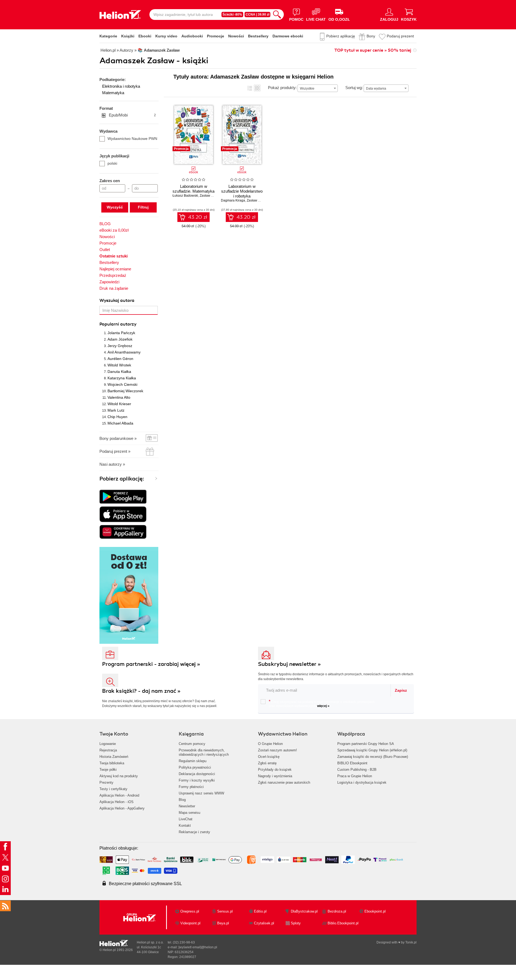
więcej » (323, 706)
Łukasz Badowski (185, 195)
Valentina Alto (119, 397)
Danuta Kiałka (119, 371)
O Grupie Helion (270, 744)
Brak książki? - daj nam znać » (141, 691)
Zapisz (401, 690)
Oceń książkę (269, 757)
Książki (127, 36)
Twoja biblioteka (111, 763)
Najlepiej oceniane (115, 269)
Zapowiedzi (109, 282)
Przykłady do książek (275, 770)
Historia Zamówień (113, 757)
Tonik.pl (411, 942)
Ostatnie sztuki (113, 256)
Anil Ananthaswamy (124, 352)
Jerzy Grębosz (120, 346)
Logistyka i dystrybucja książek (361, 782)
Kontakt (185, 825)
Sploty (296, 923)
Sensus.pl (225, 911)
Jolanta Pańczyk (121, 333)
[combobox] (318, 88)
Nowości (236, 36)
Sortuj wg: (354, 87)
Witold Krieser (119, 404)
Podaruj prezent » (114, 451)
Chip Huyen (117, 417)
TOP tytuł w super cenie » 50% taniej (372, 50)
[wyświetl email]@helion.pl (197, 947)
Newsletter (187, 806)
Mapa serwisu (189, 813)
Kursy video (166, 36)
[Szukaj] (277, 14)
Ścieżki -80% (232, 14)
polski (112, 163)
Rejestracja (108, 750)
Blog (182, 800)
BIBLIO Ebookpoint (352, 763)
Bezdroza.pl (337, 911)
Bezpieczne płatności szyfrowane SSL (145, 883)
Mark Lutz (116, 410)
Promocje (215, 36)
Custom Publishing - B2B (357, 770)
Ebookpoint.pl (375, 911)
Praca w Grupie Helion (354, 776)
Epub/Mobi (132, 115)
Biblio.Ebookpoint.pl (343, 923)
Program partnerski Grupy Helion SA (365, 744)
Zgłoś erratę (267, 763)
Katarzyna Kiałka (122, 378)
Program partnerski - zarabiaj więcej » (151, 664)
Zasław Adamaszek (261, 200)
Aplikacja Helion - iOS (116, 802)
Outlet (104, 249)
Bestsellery (258, 36)
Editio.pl (260, 911)
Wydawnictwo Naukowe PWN (132, 138)
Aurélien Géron (120, 358)
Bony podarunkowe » (118, 438)
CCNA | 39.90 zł (257, 14)
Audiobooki (192, 36)
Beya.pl (223, 923)
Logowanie (107, 744)
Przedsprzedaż (112, 275)
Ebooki (144, 36)
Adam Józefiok (120, 339)
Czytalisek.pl (264, 923)
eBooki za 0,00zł (113, 230)
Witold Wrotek (119, 365)
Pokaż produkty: (282, 87)
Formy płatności (191, 787)
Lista (250, 88)
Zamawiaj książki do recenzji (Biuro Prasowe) (372, 757)
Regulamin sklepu (192, 761)
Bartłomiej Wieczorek (125, 391)
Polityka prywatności (195, 767)
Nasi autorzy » (112, 464)
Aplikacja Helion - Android (119, 795)
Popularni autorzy (118, 324)
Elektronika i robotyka (121, 86)
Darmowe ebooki (288, 36)
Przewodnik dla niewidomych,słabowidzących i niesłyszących (204, 752)
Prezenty (106, 782)
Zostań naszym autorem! (277, 750)
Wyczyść (115, 207)
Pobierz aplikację (340, 36)
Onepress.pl (189, 911)
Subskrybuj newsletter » (289, 664)
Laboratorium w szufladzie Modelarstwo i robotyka (242, 191)
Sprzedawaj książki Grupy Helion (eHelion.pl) (372, 750)
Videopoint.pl (190, 923)
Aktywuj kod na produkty (118, 776)
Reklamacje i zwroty (194, 832)
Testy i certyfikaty (113, 789)
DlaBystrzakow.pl (304, 911)
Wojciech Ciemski (122, 384)
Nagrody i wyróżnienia (275, 776)
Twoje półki (108, 770)
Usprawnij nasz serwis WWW (201, 793)
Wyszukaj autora (116, 300)
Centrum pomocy (192, 744)
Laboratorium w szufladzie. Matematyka (193, 188)
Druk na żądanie (113, 288)
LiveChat (185, 819)
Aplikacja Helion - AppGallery (122, 808)
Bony (371, 36)
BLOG (105, 223)
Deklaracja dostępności (197, 774)
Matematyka (113, 92)
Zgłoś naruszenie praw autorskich (284, 782)
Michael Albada (120, 423)
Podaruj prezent (400, 36)
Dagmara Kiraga (233, 200)
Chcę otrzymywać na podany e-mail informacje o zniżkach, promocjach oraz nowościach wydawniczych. (322, 703)
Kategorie (108, 36)
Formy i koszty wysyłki (197, 780)
